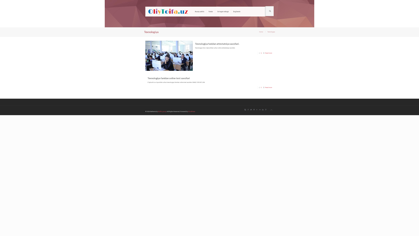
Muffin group (162, 111)
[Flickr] (260, 110)
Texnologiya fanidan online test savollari (169, 78)
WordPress (191, 111)
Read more (268, 53)
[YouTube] (257, 110)
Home (261, 32)
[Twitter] (251, 110)
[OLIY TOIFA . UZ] (168, 11)
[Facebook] (248, 110)
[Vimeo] (254, 110)
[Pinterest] (266, 110)
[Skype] (245, 110)
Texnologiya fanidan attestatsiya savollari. (217, 43)
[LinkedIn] (263, 110)
